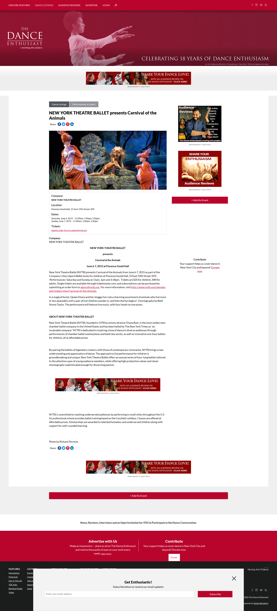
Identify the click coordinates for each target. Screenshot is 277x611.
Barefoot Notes (15, 588)
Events (30, 573)
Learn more (106, 553)
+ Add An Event (199, 200)
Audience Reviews (69, 5)
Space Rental (33, 584)
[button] (114, 5)
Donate (174, 557)
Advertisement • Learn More (139, 86)
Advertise (91, 5)
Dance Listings (44, 5)
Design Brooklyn (260, 603)
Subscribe (215, 594)
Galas (29, 588)
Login (106, 5)
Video (11, 592)
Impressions (14, 573)
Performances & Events (84, 104)
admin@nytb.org (90, 287)
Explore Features (19, 5)
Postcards (13, 577)
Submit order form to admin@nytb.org (69, 230)
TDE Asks (13, 584)
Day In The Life (15, 581)
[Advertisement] (200, 233)
